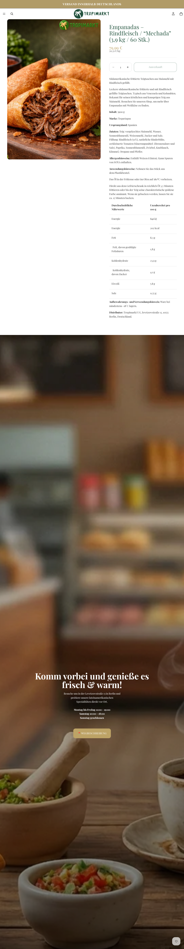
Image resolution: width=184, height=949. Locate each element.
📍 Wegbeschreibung (92, 733)
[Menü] (4, 14)
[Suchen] (12, 14)
